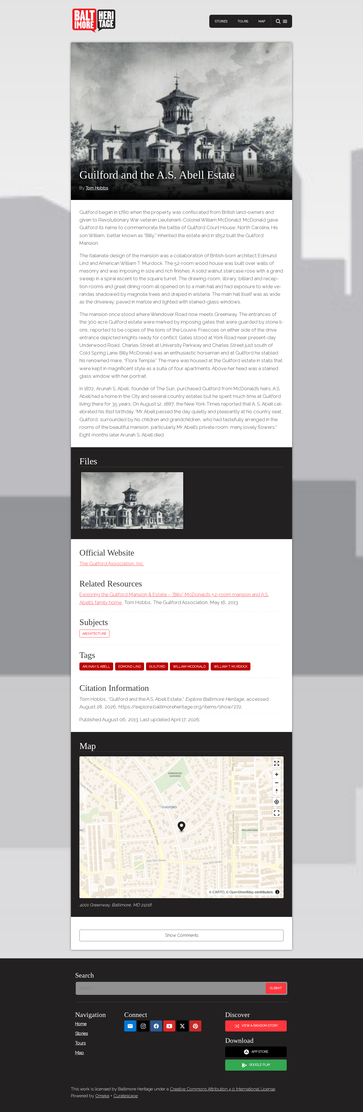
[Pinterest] (195, 1025)
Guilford (157, 666)
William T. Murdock (230, 666)
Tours (243, 21)
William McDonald (189, 666)
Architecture (94, 634)
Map (261, 21)
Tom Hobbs (97, 188)
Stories (221, 21)
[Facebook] (156, 1025)
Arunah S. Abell (96, 666)
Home (80, 1023)
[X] (182, 1025)
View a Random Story (260, 1025)
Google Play (259, 1065)
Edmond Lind (129, 666)
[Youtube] (169, 1025)
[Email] (130, 1025)
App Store (260, 1052)
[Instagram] (143, 1025)
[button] (281, 21)
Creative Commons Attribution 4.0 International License (222, 1089)
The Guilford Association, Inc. (111, 563)
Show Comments (181, 935)
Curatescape (125, 1095)
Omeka (102, 1095)
